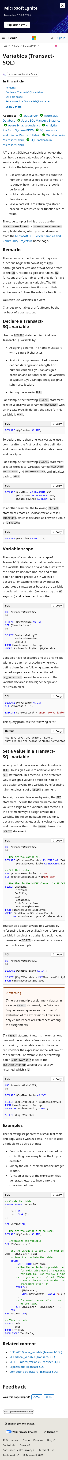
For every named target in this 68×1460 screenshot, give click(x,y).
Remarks (11, 87)
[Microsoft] (34, 38)
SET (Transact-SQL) (32, 1357)
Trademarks (10, 1455)
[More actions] (62, 46)
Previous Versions (32, 1440)
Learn (6, 45)
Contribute (9, 1445)
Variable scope (14, 96)
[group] (34, 708)
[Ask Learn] (56, 46)
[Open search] (52, 38)
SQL (16, 45)
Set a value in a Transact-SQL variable (28, 101)
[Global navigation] (3, 38)
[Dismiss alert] (62, 5)
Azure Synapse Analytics (24, 125)
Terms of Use (46, 1450)
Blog (49, 1440)
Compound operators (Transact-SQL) (33, 1372)
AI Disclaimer (10, 1440)
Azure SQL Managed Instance (40, 120)
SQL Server (29, 45)
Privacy (24, 1445)
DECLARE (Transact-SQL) (35, 1352)
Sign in (61, 37)
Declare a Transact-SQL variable (24, 92)
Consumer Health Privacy (17, 1450)
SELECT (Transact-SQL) (34, 1362)
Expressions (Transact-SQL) (27, 1367)
